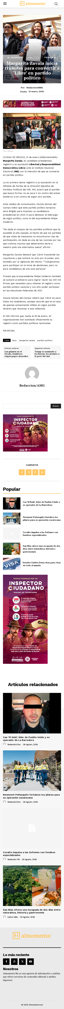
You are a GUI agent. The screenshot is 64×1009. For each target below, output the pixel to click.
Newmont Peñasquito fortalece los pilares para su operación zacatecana (42, 518)
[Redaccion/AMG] (32, 373)
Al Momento (15, 57)
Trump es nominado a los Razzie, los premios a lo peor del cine (47, 354)
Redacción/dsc (14, 744)
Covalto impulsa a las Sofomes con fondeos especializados (40, 534)
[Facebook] (22, 472)
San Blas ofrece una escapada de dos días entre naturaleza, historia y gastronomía (41, 548)
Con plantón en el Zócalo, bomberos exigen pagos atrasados (16, 354)
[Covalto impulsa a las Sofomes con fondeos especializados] (11, 534)
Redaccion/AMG (34, 87)
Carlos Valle (12, 917)
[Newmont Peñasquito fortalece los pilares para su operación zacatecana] (11, 519)
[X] (29, 472)
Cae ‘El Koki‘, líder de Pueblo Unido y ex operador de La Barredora (41, 503)
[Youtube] (30, 961)
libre (14, 340)
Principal (51, 57)
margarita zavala (27, 340)
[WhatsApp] (42, 472)
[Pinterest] (35, 472)
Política (33, 57)
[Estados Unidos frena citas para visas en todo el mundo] (11, 564)
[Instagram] (14, 961)
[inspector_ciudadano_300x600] (25, 663)
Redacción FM (13, 859)
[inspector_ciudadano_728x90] (32, 106)
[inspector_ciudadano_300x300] (25, 450)
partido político (45, 340)
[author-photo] (5, 744)
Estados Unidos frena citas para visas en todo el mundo (42, 564)
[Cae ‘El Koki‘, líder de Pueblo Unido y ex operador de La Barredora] (11, 503)
